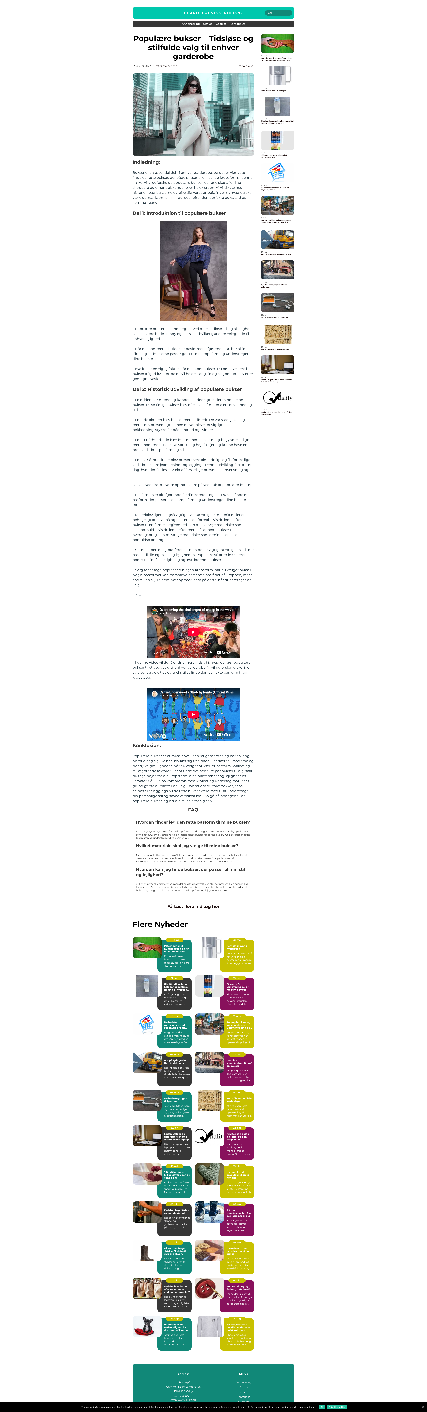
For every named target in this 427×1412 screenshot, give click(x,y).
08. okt (174, 1204)
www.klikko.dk (187, 1399)
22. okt (174, 1127)
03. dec (237, 978)
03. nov (237, 1054)
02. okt (175, 1242)
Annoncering (191, 23)
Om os (207, 23)
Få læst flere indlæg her (193, 906)
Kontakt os (237, 23)
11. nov (237, 1016)
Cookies (221, 23)
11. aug (237, 1318)
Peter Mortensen (166, 66)
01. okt (237, 1280)
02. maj (237, 939)
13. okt (174, 1166)
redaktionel (246, 66)
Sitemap (243, 1401)
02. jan (174, 978)
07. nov (174, 1054)
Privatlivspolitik (337, 1407)
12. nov (174, 1016)
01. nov (237, 1092)
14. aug (174, 939)
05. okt (237, 1204)
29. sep (174, 1318)
